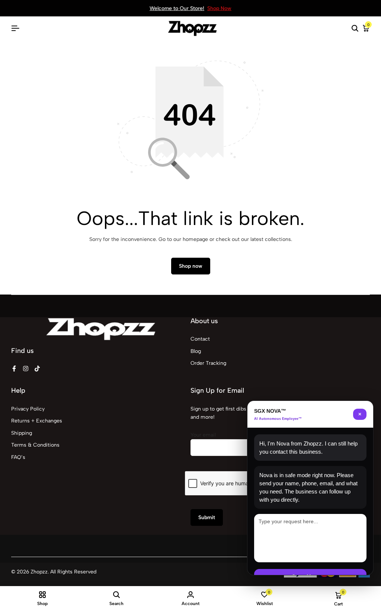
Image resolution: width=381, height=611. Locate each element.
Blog (195, 351)
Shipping (21, 433)
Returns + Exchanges (36, 421)
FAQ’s (18, 457)
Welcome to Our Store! (177, 8)
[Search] (355, 28)
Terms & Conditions (35, 445)
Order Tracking (208, 363)
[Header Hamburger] (15, 28)
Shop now (190, 266)
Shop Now (219, 8)
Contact (200, 339)
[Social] (14, 369)
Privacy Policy (28, 409)
